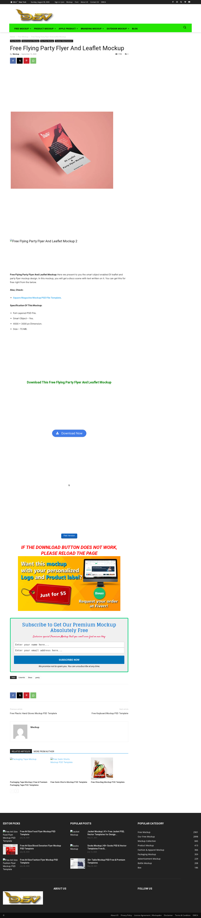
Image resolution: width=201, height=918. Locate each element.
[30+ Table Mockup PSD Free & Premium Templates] (77, 863)
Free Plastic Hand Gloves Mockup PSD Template (33, 713)
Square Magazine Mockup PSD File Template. (37, 297)
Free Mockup (23, 36)
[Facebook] (173, 2)
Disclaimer (168, 915)
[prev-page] (12, 791)
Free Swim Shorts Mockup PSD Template (68, 782)
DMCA (195, 915)
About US (114, 915)
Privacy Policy (126, 915)
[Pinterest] (26, 61)
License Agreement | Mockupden (148, 915)
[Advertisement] (119, 15)
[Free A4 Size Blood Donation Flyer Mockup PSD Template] (10, 849)
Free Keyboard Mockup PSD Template (110, 713)
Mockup (16, 54)
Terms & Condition (182, 915)
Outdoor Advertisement (64, 41)
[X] (181, 2)
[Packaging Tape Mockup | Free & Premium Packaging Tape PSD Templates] (28, 769)
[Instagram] (177, 2)
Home (12, 36)
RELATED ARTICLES (21, 751)
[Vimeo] (185, 2)
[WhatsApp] (33, 61)
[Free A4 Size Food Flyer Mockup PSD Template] (10, 836)
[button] (184, 27)
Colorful (22, 677)
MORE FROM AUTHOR (44, 751)
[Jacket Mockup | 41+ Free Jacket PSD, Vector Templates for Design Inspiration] (77, 835)
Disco (30, 677)
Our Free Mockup (47, 41)
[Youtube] (189, 2)
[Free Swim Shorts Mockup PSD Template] (69, 769)
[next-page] (16, 791)
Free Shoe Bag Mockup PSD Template (107, 782)
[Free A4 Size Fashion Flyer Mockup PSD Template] (10, 864)
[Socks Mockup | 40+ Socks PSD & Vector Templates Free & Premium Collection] (77, 849)
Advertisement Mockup (30, 41)
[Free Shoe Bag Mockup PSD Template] (109, 769)
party (37, 677)
